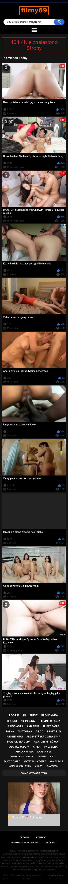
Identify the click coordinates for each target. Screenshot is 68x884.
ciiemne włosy (49, 721)
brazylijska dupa (18, 741)
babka (9, 731)
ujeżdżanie (51, 726)
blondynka (49, 715)
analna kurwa (24, 751)
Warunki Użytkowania (24, 842)
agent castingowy (22, 756)
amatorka (25, 731)
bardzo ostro (12, 761)
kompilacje (56, 761)
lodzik (14, 715)
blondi (12, 721)
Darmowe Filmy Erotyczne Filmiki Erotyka (26, 877)
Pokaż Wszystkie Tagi (34, 773)
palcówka (52, 766)
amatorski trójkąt (47, 741)
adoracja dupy (19, 746)
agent (42, 756)
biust (33, 715)
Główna (24, 837)
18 (24, 715)
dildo (39, 731)
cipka (36, 746)
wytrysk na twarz (35, 761)
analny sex (44, 751)
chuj (53, 756)
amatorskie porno (20, 766)
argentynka (15, 736)
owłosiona (51, 747)
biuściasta (15, 726)
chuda (38, 766)
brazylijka (54, 731)
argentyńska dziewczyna (43, 736)
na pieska (28, 721)
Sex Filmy (51, 842)
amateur (33, 726)
